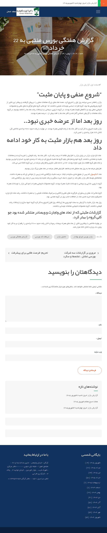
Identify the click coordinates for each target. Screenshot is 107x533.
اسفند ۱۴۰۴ (95, 488)
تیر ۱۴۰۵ (96, 473)
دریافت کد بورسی (42, 237)
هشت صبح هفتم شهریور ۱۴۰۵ (85, 402)
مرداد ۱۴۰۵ (95, 468)
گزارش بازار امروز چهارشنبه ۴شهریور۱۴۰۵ (80, 408)
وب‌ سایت (98, 352)
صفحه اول (95, 85)
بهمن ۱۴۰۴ (95, 493)
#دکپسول (94, 174)
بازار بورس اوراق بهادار (83, 237)
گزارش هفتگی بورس (18, 237)
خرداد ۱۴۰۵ (95, 478)
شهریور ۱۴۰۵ (95, 463)
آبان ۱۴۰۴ (96, 507)
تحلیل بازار (61, 237)
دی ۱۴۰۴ (96, 498)
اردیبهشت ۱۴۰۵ (93, 483)
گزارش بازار (85, 85)
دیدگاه (98, 293)
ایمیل (99, 338)
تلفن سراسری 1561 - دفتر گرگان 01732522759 (28, 479)
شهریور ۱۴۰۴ (95, 517)
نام (100, 325)
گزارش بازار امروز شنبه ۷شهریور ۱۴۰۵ (81, 395)
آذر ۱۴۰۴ (96, 502)
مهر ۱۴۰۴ (96, 512)
